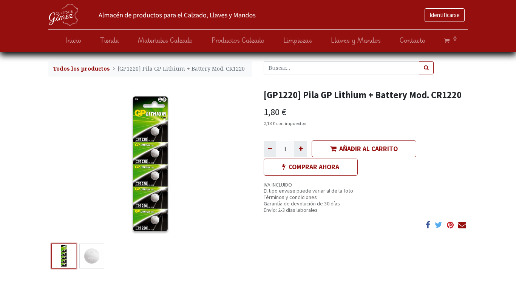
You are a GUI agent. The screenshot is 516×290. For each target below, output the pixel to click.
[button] (63, 165)
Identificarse (444, 15)
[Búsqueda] (426, 67)
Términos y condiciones (290, 197)
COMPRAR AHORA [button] (314, 167)
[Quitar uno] (270, 149)
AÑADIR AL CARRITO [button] (368, 149)
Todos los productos (81, 68)
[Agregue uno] (300, 149)
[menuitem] (73, 40)
